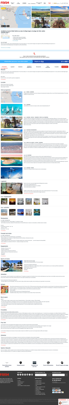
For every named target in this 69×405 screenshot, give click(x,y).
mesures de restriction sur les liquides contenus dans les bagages (28, 337)
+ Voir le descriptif (15, 40)
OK (66, 374)
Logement (12, 66)
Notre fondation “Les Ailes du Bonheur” (24, 385)
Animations (20, 66)
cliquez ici (22, 403)
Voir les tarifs (64, 66)
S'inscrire (49, 374)
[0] (65, 3)
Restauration (38, 66)
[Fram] (5, 3)
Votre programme (48, 67)
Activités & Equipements (29, 67)
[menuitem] (12, 3)
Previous (3, 18)
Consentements (38, 391)
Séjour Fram (1, 5)
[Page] (18, 375)
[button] (11, 97)
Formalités (57, 66)
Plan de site (37, 390)
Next (28, 18)
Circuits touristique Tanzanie (7, 5)
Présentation (4, 66)
